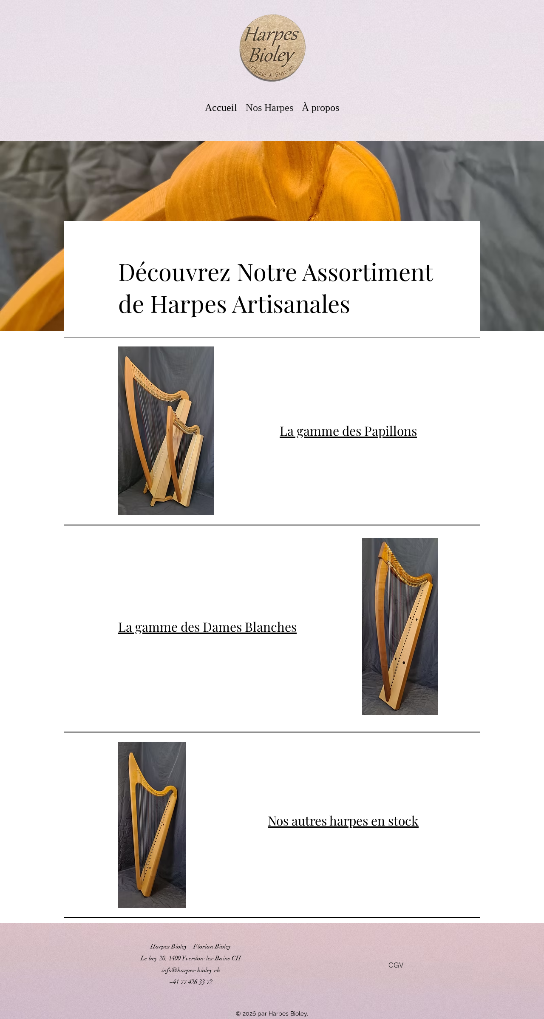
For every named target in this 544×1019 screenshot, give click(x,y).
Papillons (390, 430)
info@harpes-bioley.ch (191, 970)
